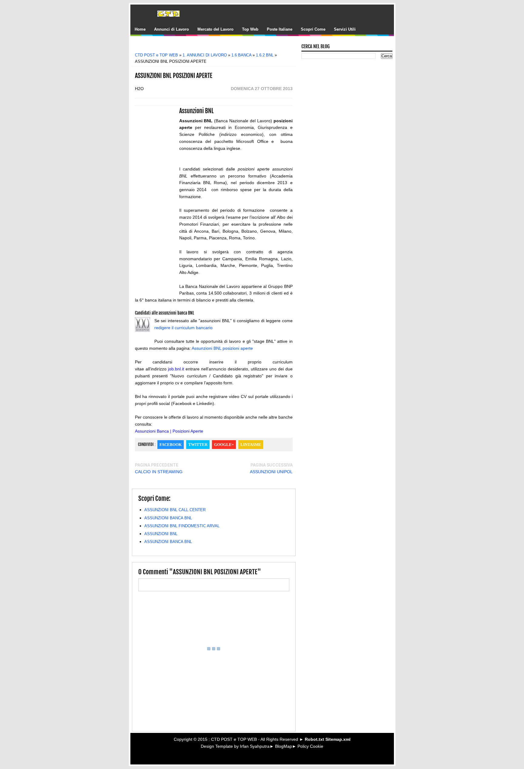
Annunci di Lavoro (171, 29)
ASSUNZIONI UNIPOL (271, 471)
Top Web (250, 29)
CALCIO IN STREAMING (159, 471)
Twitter (197, 444)
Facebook (171, 444)
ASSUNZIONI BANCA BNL (168, 518)
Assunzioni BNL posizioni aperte (222, 348)
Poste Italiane (279, 29)
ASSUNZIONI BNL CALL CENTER (175, 510)
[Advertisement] (218, 46)
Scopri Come (313, 29)
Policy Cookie (310, 746)
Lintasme (250, 444)
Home (140, 29)
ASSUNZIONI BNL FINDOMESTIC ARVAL (182, 526)
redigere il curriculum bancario (183, 327)
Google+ (224, 444)
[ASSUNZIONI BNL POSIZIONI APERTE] (142, 325)
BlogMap (283, 746)
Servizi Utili (345, 29)
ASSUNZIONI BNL (160, 533)
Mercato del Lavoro (215, 29)
